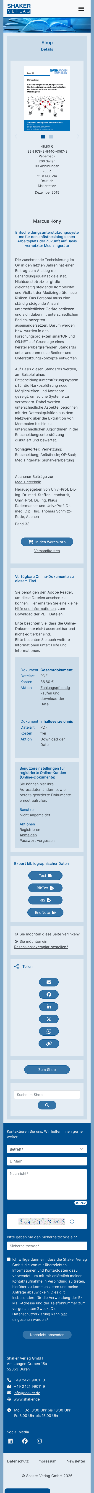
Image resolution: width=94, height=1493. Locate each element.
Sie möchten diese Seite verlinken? (50, 934)
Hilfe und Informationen (35, 608)
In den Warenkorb (50, 542)
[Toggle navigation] (81, 9)
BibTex (42, 888)
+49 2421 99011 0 (29, 1380)
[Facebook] (24, 1441)
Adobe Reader (59, 592)
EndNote (42, 912)
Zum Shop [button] (47, 1069)
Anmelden (28, 835)
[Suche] (47, 1105)
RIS (42, 900)
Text (42, 875)
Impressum (47, 1461)
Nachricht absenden (47, 1334)
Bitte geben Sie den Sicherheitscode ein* (42, 1237)
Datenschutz (18, 1461)
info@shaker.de (27, 1393)
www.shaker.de (27, 1399)
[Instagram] (39, 1441)
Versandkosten (47, 550)
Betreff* (17, 1149)
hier (64, 1314)
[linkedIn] (10, 1441)
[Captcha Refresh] (72, 1221)
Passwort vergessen (37, 840)
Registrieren (30, 829)
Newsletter (76, 1461)
